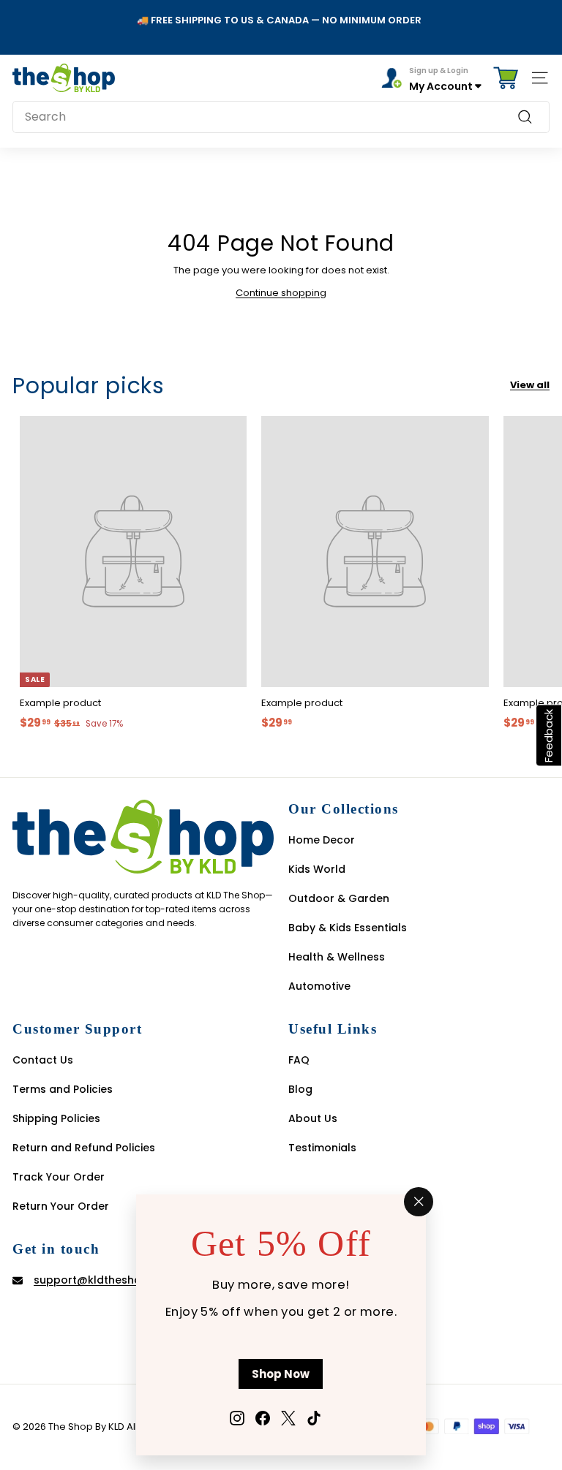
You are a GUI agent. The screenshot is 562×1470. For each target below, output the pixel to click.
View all (530, 385)
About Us (312, 1118)
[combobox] (281, 117)
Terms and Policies (62, 1089)
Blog (300, 1089)
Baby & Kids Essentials (347, 927)
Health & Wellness (336, 957)
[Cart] (505, 78)
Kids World (316, 869)
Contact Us (42, 1060)
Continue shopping (281, 293)
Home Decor (321, 840)
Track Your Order (58, 1177)
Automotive (319, 986)
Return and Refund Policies (83, 1147)
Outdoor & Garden (338, 898)
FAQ (299, 1060)
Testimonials (322, 1147)
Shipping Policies (56, 1118)
